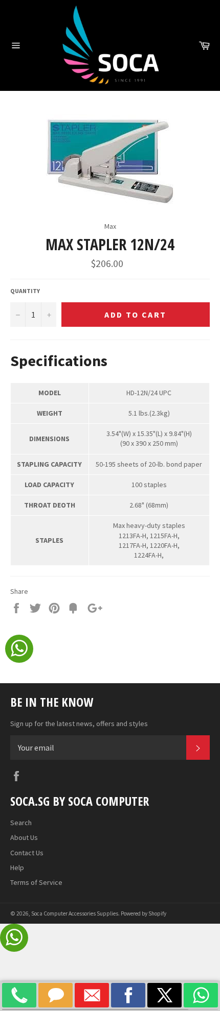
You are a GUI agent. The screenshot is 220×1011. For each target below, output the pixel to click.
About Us (24, 837)
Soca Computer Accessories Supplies (74, 913)
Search (21, 822)
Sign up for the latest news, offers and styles (79, 723)
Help (17, 867)
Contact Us (26, 852)
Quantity (25, 291)
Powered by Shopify (143, 913)
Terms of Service (36, 882)
